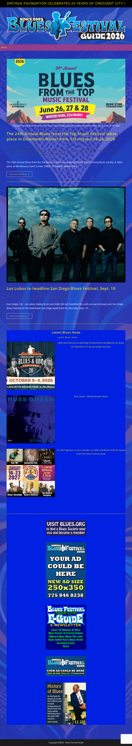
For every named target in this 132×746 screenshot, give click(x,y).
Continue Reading (20, 175)
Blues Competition (37, 150)
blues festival (57, 150)
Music (55, 154)
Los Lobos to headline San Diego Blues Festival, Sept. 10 (61, 288)
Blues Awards (17, 150)
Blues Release (88, 150)
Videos (64, 154)
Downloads (21, 154)
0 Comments (76, 296)
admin (13, 296)
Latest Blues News (39, 154)
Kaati (13, 146)
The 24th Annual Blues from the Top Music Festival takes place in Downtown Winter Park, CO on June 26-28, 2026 (62, 136)
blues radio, (72, 150)
